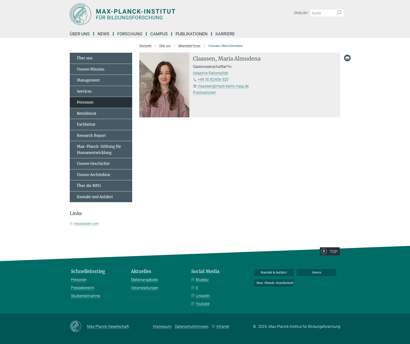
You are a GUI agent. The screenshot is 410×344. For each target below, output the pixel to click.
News (103, 34)
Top (333, 251)
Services (84, 91)
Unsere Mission (90, 69)
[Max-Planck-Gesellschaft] (78, 326)
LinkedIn (203, 296)
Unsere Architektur (93, 174)
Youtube (203, 303)
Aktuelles (141, 271)
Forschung (129, 34)
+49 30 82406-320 (213, 79)
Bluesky (202, 279)
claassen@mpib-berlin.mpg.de (223, 86)
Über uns (80, 34)
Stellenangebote (144, 279)
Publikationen (192, 34)
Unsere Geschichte (93, 163)
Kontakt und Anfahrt (95, 197)
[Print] (347, 58)
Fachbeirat (86, 124)
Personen (85, 102)
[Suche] (339, 13)
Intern (316, 272)
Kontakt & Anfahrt (274, 272)
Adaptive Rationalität (210, 73)
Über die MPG (89, 185)
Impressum (162, 326)
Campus (159, 34)
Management (88, 80)
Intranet (222, 326)
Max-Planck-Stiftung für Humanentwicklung (99, 149)
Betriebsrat (86, 113)
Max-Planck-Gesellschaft (275, 283)
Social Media (205, 271)
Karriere (225, 34)
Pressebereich (82, 288)
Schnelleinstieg (88, 271)
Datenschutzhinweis (192, 326)
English (301, 13)
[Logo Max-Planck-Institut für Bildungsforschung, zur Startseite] (159, 14)
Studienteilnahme (85, 296)
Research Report (91, 135)
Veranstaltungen (144, 288)
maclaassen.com (86, 223)
